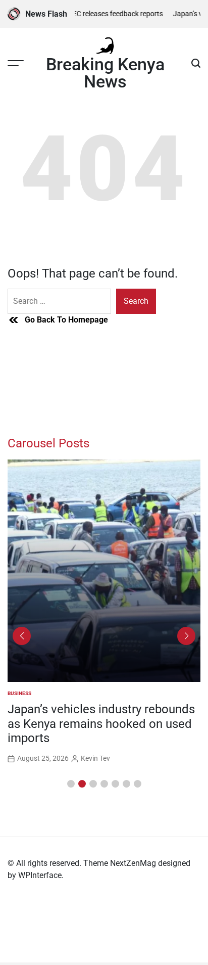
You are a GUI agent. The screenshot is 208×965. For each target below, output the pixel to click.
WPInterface (40, 875)
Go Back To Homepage (66, 320)
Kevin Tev (95, 758)
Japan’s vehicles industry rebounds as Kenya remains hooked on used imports (101, 724)
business (19, 693)
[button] (71, 784)
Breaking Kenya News (105, 73)
